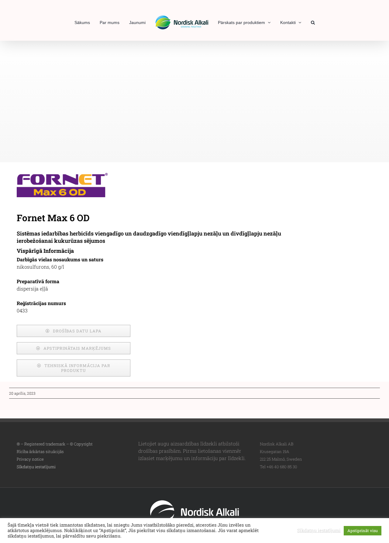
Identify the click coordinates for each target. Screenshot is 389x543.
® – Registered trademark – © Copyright (55, 444)
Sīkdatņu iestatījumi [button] (36, 466)
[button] (303, 21)
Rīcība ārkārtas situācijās (40, 451)
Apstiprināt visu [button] (362, 530)
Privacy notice (30, 459)
